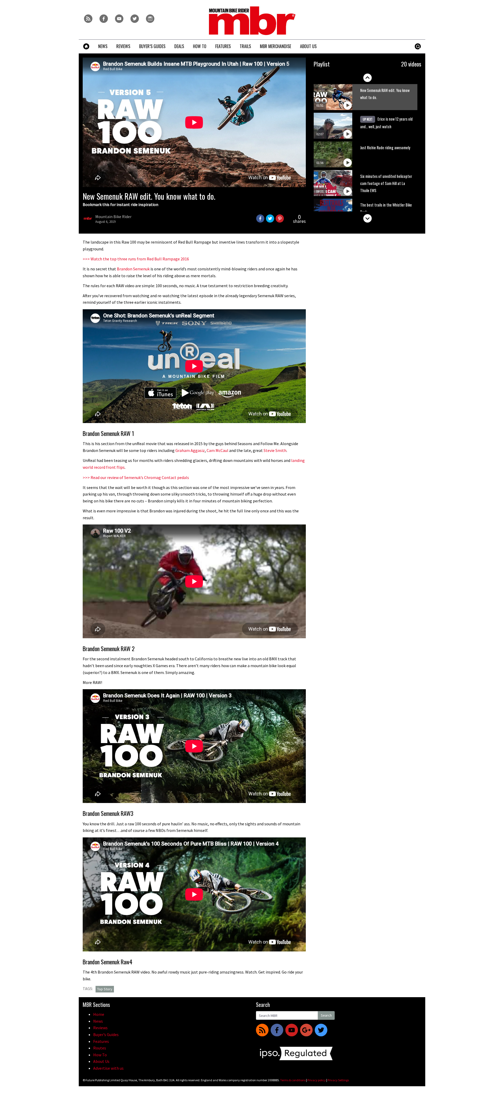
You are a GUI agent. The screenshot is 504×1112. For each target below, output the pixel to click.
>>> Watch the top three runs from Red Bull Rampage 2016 (136, 258)
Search (326, 1015)
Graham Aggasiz (190, 450)
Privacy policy (316, 1080)
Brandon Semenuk (133, 268)
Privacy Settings (338, 1080)
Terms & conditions (293, 1080)
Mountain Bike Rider (113, 216)
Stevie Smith (275, 450)
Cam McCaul (217, 450)
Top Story (104, 989)
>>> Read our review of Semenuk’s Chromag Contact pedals (136, 477)
